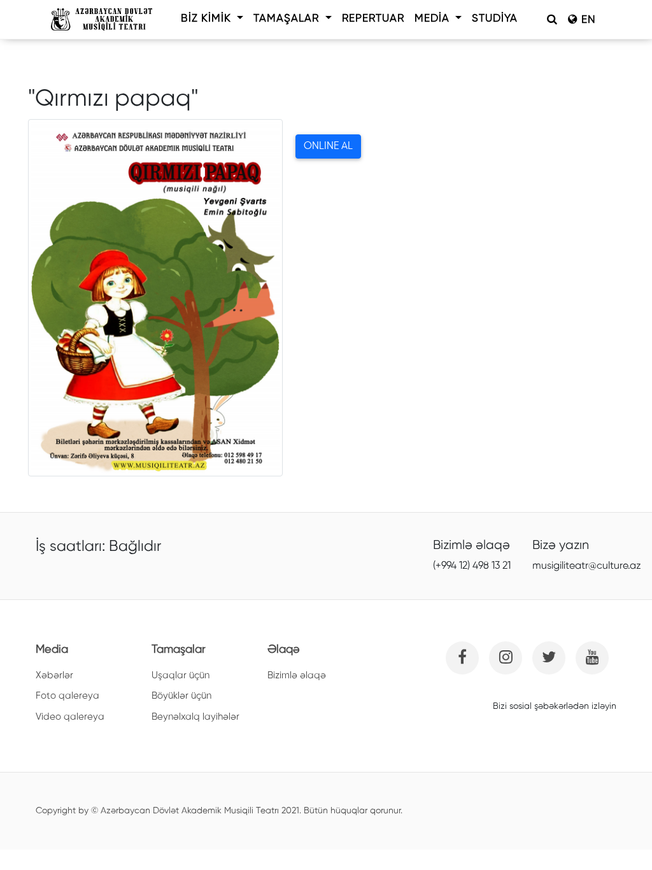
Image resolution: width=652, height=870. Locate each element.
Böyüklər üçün (181, 696)
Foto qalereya (67, 696)
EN (587, 20)
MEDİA (434, 18)
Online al (328, 146)
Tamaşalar (287, 18)
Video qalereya (70, 717)
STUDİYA (495, 18)
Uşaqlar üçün (180, 675)
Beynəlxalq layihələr (195, 717)
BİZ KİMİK (207, 18)
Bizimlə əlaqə (296, 675)
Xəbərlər (54, 675)
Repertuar (373, 18)
